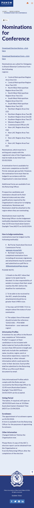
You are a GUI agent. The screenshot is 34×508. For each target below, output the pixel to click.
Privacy (20, 495)
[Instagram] (19, 501)
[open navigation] (32, 3)
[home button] (28, 3)
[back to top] (32, 472)
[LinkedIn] (22, 501)
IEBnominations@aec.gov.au (17, 266)
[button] (5, 20)
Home (4, 11)
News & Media (15, 11)
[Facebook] (12, 501)
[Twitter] (15, 501)
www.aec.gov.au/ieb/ (14, 250)
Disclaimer (14, 495)
